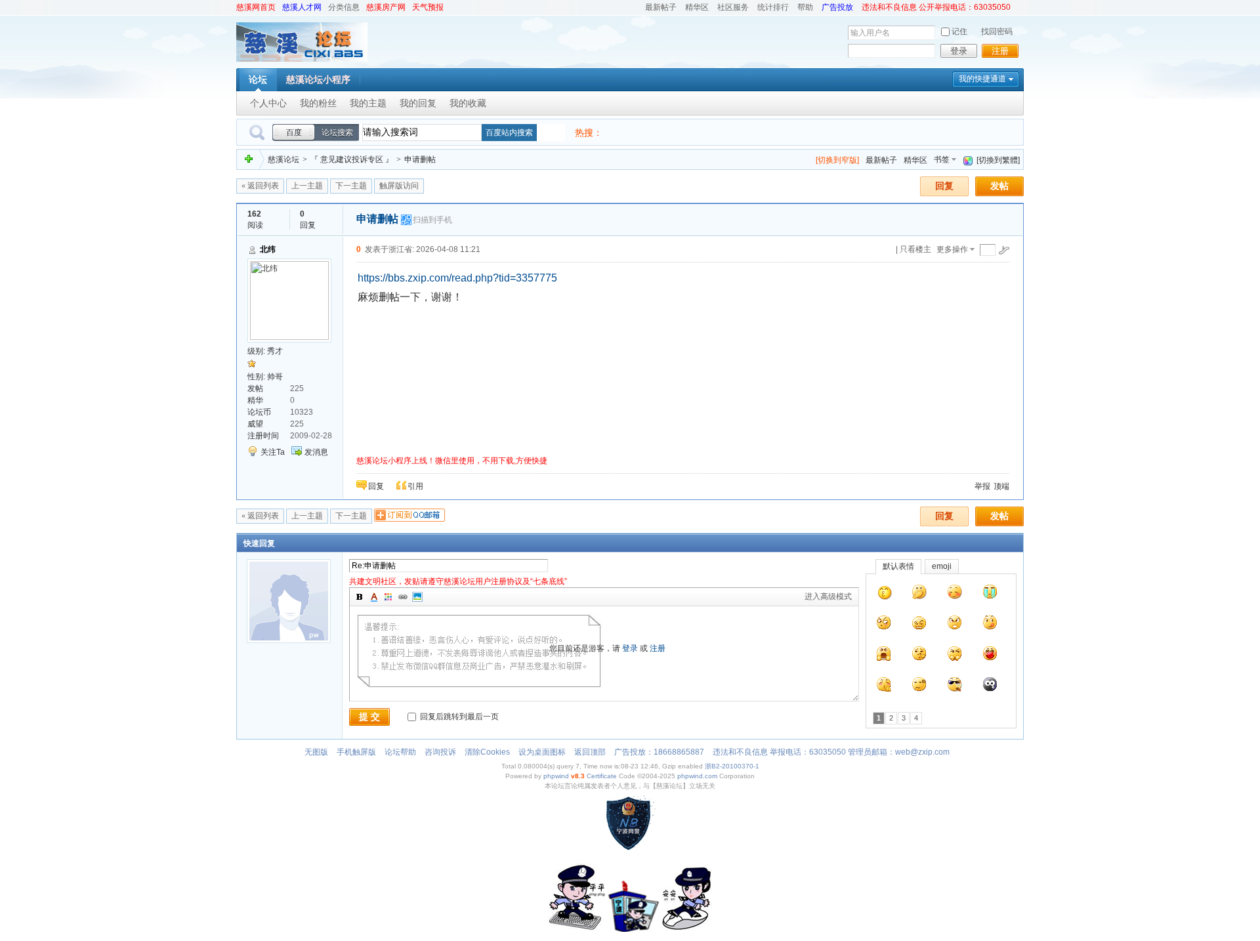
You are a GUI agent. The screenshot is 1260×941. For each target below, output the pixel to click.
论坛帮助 (400, 752)
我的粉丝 (318, 103)
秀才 (275, 351)
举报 (982, 486)
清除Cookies (487, 752)
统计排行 (773, 7)
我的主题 (368, 103)
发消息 (316, 452)
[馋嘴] (990, 626)
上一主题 (307, 185)
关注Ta (273, 452)
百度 (294, 132)
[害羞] (955, 595)
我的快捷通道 (982, 78)
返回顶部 (590, 752)
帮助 (805, 7)
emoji (942, 566)
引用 (415, 486)
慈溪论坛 (283, 159)
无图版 (316, 752)
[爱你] (990, 657)
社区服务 (733, 7)
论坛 (258, 79)
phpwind (556, 776)
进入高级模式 (828, 596)
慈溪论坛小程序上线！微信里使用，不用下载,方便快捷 (451, 460)
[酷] (955, 688)
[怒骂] (955, 626)
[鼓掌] (884, 688)
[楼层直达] (1004, 250)
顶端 (1001, 486)
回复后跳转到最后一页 (458, 716)
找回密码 (997, 31)
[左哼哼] (884, 626)
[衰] (990, 688)
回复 (944, 186)
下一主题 (351, 185)
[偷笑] (919, 595)
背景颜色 (388, 597)
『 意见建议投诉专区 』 (351, 159)
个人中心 (268, 103)
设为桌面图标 (542, 752)
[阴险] (919, 626)
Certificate (602, 776)
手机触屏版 (356, 752)
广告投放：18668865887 (659, 752)
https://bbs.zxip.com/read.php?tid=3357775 (457, 277)
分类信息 (344, 7)
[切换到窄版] (837, 160)
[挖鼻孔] (919, 657)
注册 (1000, 51)
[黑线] (919, 688)
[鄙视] (955, 657)
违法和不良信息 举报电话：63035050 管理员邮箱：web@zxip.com (831, 752)
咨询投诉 (440, 752)
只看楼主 (915, 249)
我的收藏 (468, 103)
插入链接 (403, 597)
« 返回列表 (260, 185)
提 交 (369, 716)
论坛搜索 (337, 132)
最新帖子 (661, 7)
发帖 (999, 186)
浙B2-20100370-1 (732, 766)
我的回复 (418, 103)
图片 (417, 597)
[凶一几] (884, 595)
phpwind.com (697, 776)
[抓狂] (884, 657)
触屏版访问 (399, 185)
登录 (958, 51)
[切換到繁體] (998, 160)
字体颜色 (374, 597)
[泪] (990, 595)
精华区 (697, 7)
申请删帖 (420, 159)
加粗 (359, 597)
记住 (959, 31)
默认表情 (898, 566)
